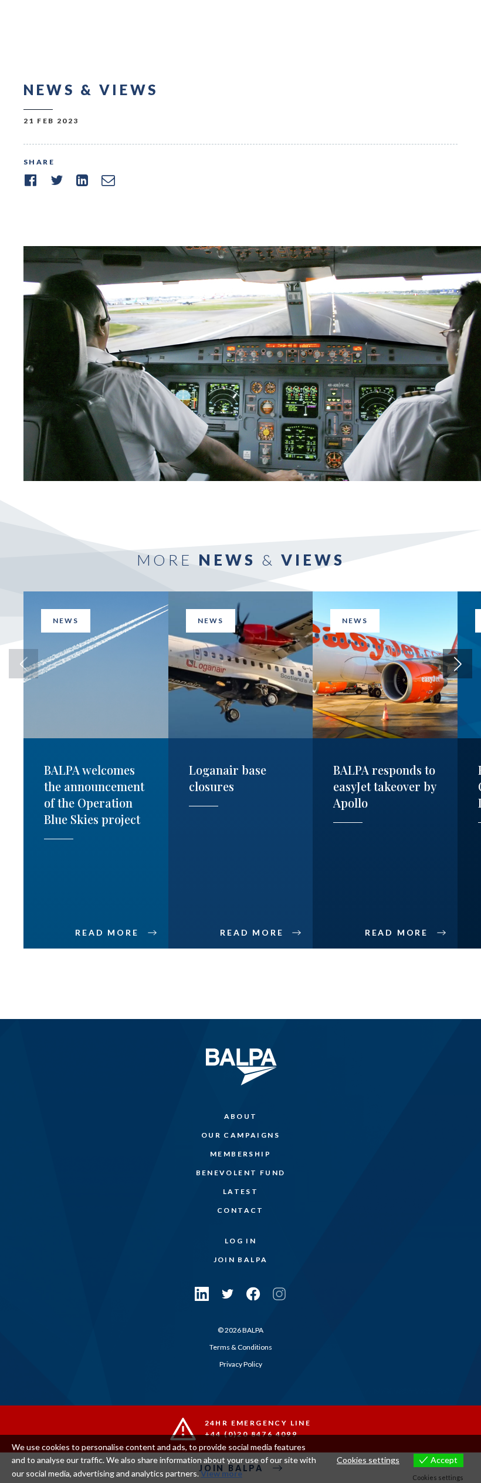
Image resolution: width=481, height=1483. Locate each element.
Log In (240, 1240)
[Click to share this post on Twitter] (56, 180)
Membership (240, 1153)
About (241, 1116)
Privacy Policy (240, 1364)
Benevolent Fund (241, 1172)
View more (221, 1473)
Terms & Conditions (240, 1347)
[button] (457, 663)
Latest (240, 1191)
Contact (240, 1210)
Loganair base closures (227, 778)
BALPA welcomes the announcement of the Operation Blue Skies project (94, 794)
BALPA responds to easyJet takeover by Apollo (384, 786)
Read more (106, 933)
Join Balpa (241, 1259)
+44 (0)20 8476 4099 (251, 1434)
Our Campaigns (240, 1135)
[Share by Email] (108, 180)
